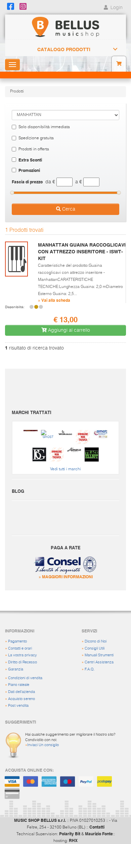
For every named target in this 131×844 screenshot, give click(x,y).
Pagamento (17, 641)
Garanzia (15, 669)
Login (116, 7)
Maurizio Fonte (99, 833)
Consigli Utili (94, 648)
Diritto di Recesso (22, 662)
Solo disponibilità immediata (44, 127)
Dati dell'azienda (21, 692)
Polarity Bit (69, 833)
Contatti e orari (20, 648)
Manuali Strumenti (99, 655)
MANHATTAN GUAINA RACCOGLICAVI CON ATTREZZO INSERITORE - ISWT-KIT (82, 251)
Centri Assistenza (99, 662)
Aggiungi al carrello (68, 330)
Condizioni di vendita (25, 678)
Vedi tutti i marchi (65, 469)
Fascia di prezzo (27, 181)
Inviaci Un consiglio (43, 745)
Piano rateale (18, 685)
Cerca (68, 209)
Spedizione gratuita (36, 138)
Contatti (96, 827)
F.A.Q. (90, 669)
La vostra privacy (22, 655)
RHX (73, 840)
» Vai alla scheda (54, 300)
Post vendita (18, 705)
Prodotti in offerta (33, 149)
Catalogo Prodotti (63, 49)
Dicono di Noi (95, 641)
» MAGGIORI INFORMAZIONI (66, 576)
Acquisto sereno (21, 699)
